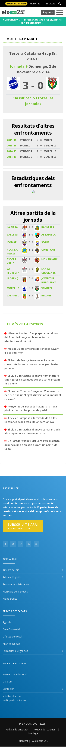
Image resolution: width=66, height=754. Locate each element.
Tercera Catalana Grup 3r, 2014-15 (43, 19)
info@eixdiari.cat (12, 696)
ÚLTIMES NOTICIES (31, 23)
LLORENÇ (12, 278)
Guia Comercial (11, 629)
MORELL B (13, 288)
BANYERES (47, 227)
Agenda (7, 622)
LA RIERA (12, 227)
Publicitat (23, 740)
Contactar (8, 688)
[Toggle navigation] (60, 13)
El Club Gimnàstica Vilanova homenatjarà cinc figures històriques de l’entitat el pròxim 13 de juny (32, 379)
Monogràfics (10, 598)
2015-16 (11, 140)
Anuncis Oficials (11, 643)
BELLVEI (46, 295)
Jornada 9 (18, 66)
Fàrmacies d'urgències (15, 651)
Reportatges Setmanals (16, 584)
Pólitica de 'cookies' (45, 729)
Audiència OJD (40, 740)
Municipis (35, 3)
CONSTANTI (48, 249)
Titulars (50, 3)
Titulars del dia (11, 570)
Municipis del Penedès (15, 591)
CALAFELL (13, 295)
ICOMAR (12, 242)
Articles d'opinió (12, 577)
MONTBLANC (49, 259)
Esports (48, 12)
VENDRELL (47, 288)
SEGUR (45, 242)
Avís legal (33, 733)
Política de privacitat (16, 729)
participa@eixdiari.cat (15, 700)
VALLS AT (13, 234)
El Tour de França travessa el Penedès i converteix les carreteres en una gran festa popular (31, 364)
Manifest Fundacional (15, 674)
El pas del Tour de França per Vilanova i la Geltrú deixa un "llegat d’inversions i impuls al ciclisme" (32, 395)
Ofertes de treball (13, 636)
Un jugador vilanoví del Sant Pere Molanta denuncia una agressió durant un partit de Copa (32, 444)
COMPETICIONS (11, 19)
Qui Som (7, 681)
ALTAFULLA (48, 234)
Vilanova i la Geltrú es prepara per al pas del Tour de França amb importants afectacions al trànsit (31, 337)
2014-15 (11, 151)
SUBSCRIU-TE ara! (16, 3)
